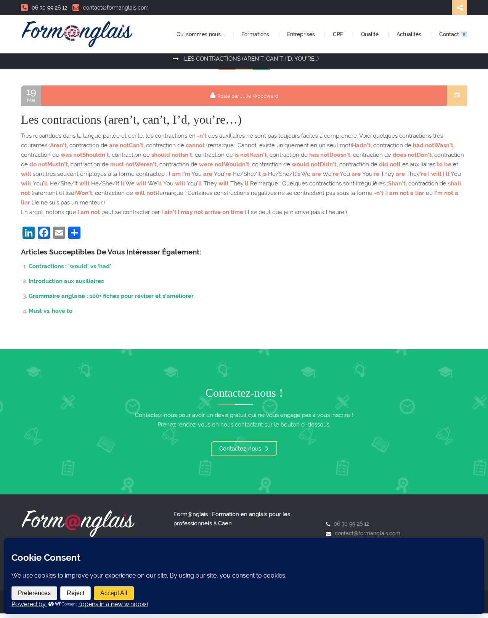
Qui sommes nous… (201, 34)
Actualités (409, 34)
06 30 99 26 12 (49, 8)
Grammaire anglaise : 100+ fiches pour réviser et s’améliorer (111, 296)
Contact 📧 (453, 34)
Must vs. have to (50, 310)
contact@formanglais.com (116, 8)
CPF (339, 34)
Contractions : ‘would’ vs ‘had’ (70, 266)
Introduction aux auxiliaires (66, 281)
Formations (256, 34)
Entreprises (301, 34)
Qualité (370, 34)
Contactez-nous (241, 448)
